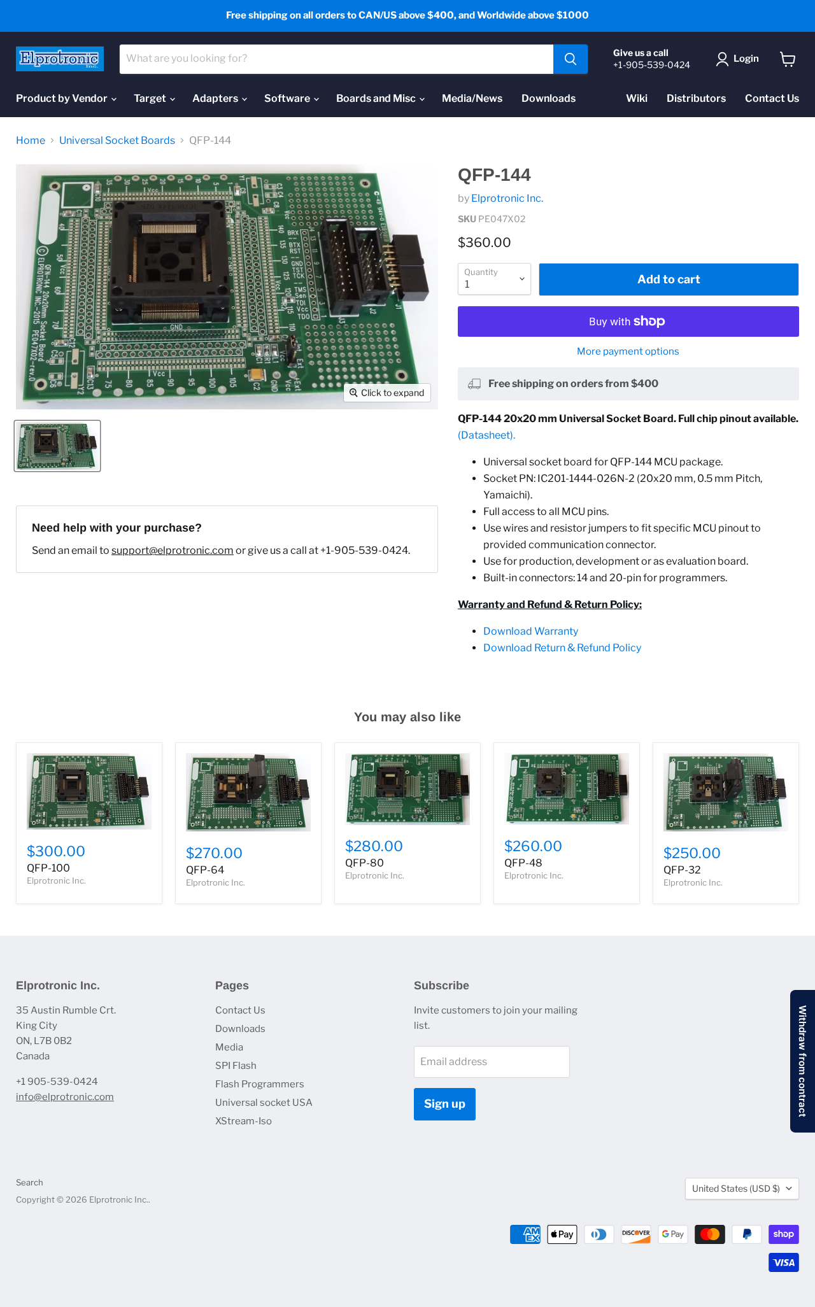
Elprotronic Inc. (507, 198)
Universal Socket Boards (117, 140)
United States (736, 1188)
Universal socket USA (264, 1102)
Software (288, 98)
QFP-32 (682, 870)
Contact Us (772, 98)
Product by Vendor (63, 98)
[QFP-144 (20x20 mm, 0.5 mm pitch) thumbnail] (57, 446)
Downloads (548, 98)
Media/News (472, 98)
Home (30, 140)
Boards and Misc (377, 98)
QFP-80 (364, 863)
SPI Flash (236, 1065)
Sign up (444, 1103)
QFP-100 (48, 868)
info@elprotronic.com (65, 1097)
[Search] (570, 59)
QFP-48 (523, 863)
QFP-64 (205, 870)
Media (229, 1047)
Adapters (216, 98)
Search (29, 1182)
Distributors (696, 98)
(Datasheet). (486, 435)
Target (151, 98)
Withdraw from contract (803, 1061)
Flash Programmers (259, 1084)
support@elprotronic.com (172, 550)
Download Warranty (530, 631)
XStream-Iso (243, 1121)
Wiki (637, 98)
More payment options (628, 351)
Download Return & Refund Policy (562, 648)
